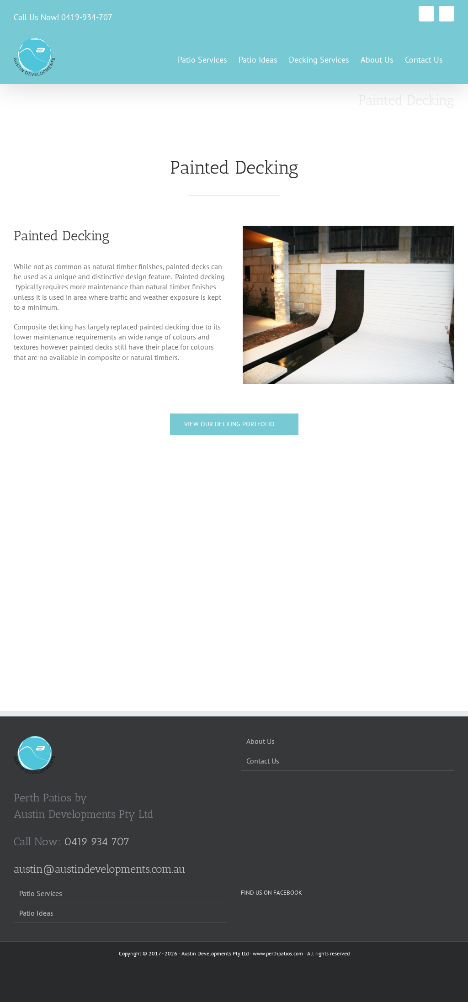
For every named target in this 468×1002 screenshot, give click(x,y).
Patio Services (40, 893)
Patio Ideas (36, 912)
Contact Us (262, 760)
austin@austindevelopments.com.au (100, 868)
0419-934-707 (86, 17)
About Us (260, 741)
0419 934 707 (97, 841)
